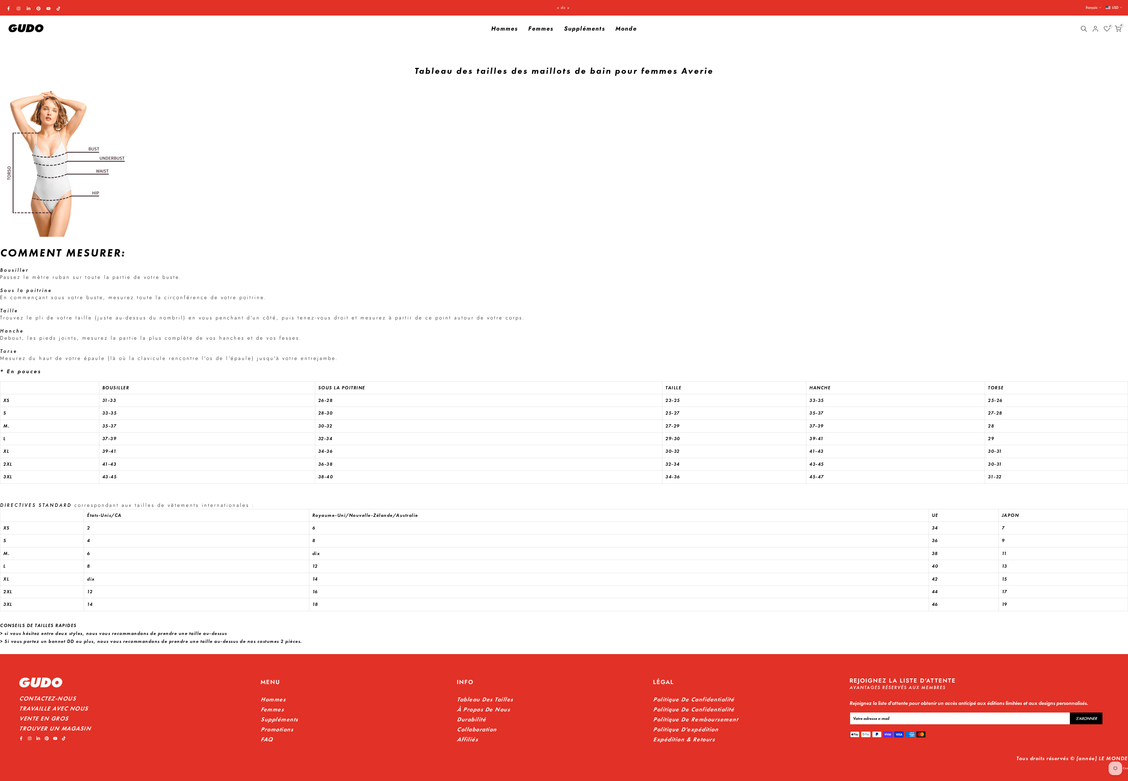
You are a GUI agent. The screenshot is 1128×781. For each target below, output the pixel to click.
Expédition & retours (684, 739)
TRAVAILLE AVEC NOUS (53, 708)
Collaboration (477, 729)
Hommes (504, 28)
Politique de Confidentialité (693, 699)
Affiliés (467, 739)
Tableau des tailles (485, 699)
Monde (626, 28)
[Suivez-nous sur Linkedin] (28, 8)
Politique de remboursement (695, 719)
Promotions (277, 729)
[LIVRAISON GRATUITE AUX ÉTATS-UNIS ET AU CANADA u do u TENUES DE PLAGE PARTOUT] (563, 8)
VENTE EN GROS (43, 718)
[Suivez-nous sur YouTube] (48, 8)
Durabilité (471, 719)
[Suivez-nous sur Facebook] (8, 8)
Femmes (540, 28)
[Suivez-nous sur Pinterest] (38, 8)
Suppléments (584, 28)
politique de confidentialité (693, 709)
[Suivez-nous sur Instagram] (18, 8)
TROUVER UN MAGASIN (55, 728)
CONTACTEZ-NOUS (47, 698)
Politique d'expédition (685, 729)
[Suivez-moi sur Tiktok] (58, 8)
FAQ (267, 739)
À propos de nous (483, 709)
